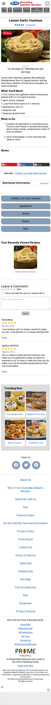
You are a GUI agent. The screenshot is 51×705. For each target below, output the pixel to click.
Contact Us (25, 547)
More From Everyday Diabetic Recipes (25, 489)
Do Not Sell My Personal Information (25, 523)
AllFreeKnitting (25, 632)
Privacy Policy (25, 531)
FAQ (25, 507)
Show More (44, 183)
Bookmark (25, 603)
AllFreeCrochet (25, 628)
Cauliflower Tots (36, 443)
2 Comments (30, 25)
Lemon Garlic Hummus (25, 272)
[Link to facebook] (16, 465)
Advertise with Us (25, 499)
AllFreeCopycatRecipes (25, 644)
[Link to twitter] (26, 465)
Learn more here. (25, 665)
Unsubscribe (25, 571)
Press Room (25, 539)
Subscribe (26, 563)
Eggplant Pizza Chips (36, 414)
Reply (4, 337)
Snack (25, 213)
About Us (25, 479)
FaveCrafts (25, 624)
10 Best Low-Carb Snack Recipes (31, 173)
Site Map (25, 579)
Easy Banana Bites (15, 414)
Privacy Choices (25, 611)
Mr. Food (25, 636)
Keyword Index (25, 515)
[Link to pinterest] (36, 465)
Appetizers (25, 206)
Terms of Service (25, 555)
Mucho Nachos (15, 443)
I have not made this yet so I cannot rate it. (24, 293)
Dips (25, 228)
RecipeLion (25, 640)
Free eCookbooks (25, 587)
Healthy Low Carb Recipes (25, 198)
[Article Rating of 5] (19, 25)
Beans (25, 221)
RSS (25, 595)
